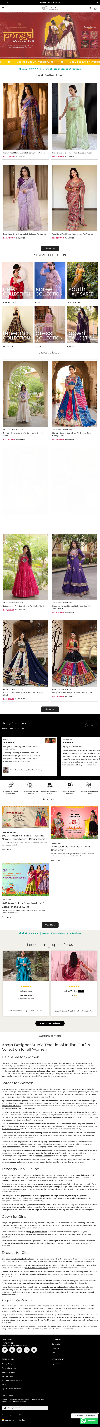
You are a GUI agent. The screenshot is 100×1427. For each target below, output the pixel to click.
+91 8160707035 (7, 1343)
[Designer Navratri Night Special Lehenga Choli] (74, 653)
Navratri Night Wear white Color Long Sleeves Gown (23, 434)
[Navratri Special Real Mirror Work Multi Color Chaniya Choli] (74, 394)
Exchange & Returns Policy (12, 1380)
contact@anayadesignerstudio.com (15, 1345)
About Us (55, 1348)
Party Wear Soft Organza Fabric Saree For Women (25, 234)
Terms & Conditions (9, 1368)
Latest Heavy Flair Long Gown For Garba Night (23, 606)
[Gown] (82, 324)
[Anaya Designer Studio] (50, 8)
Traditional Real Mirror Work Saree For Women (72, 234)
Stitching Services (8, 1372)
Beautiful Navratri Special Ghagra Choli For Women (21, 520)
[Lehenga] (17, 324)
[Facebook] (12, 1350)
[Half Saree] (82, 280)
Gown (71, 346)
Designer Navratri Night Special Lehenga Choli (72, 692)
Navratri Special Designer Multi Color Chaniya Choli (23, 693)
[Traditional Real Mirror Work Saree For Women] (74, 198)
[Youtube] (34, 1350)
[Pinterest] (5, 1350)
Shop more (50, 248)
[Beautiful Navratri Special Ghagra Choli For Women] (25, 480)
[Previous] (7, 2)
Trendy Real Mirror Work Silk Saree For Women (24, 153)
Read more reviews (50, 1023)
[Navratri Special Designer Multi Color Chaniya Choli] (25, 653)
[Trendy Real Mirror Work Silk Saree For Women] (25, 116)
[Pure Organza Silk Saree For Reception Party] (74, 116)
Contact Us (56, 1344)
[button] (95, 8)
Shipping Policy (7, 1376)
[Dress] (50, 324)
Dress (38, 346)
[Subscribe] (45, 1408)
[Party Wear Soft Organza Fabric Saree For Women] (25, 198)
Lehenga (7, 346)
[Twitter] (27, 1350)
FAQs (4, 1384)
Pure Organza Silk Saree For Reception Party (72, 153)
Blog (53, 1352)
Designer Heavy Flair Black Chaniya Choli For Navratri (72, 520)
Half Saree (73, 302)
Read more (6, 849)
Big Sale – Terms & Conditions (12, 1389)
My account (56, 1364)
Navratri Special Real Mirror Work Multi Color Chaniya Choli (71, 434)
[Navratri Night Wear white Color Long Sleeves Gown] (25, 394)
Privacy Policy (7, 1364)
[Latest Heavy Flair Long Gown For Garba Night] (25, 567)
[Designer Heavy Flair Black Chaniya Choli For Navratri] (74, 480)
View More (50, 925)
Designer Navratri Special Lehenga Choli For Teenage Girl (71, 607)
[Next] (92, 2)
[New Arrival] (17, 280)
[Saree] (50, 280)
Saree (38, 302)
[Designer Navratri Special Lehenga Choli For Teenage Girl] (74, 567)
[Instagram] (19, 1350)
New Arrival (9, 302)
